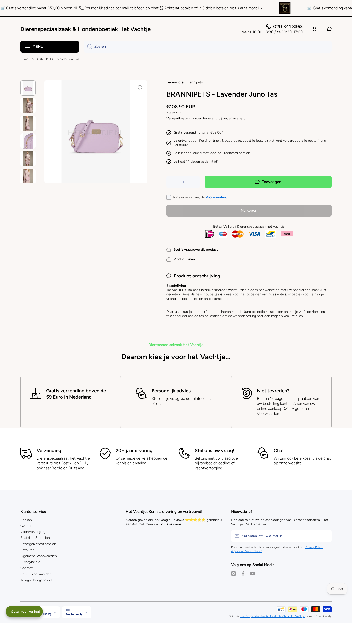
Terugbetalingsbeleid (36, 580)
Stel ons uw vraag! (214, 450)
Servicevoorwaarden (35, 574)
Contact (26, 568)
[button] (180, 259)
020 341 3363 (288, 26)
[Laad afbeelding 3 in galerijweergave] (28, 123)
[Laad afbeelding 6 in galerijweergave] (28, 176)
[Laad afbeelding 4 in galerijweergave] (28, 141)
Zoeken (26, 520)
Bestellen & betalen (35, 538)
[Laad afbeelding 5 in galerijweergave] (28, 158)
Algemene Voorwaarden (38, 556)
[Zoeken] (88, 47)
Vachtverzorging (32, 532)
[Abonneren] (326, 536)
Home (24, 59)
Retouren (27, 550)
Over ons (27, 526)
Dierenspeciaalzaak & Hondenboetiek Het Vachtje (272, 616)
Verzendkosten (178, 118)
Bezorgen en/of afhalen (38, 544)
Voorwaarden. (216, 197)
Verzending (49, 450)
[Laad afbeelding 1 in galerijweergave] (28, 88)
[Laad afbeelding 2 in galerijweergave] (28, 105)
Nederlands (74, 614)
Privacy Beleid (314, 547)
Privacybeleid (30, 562)
